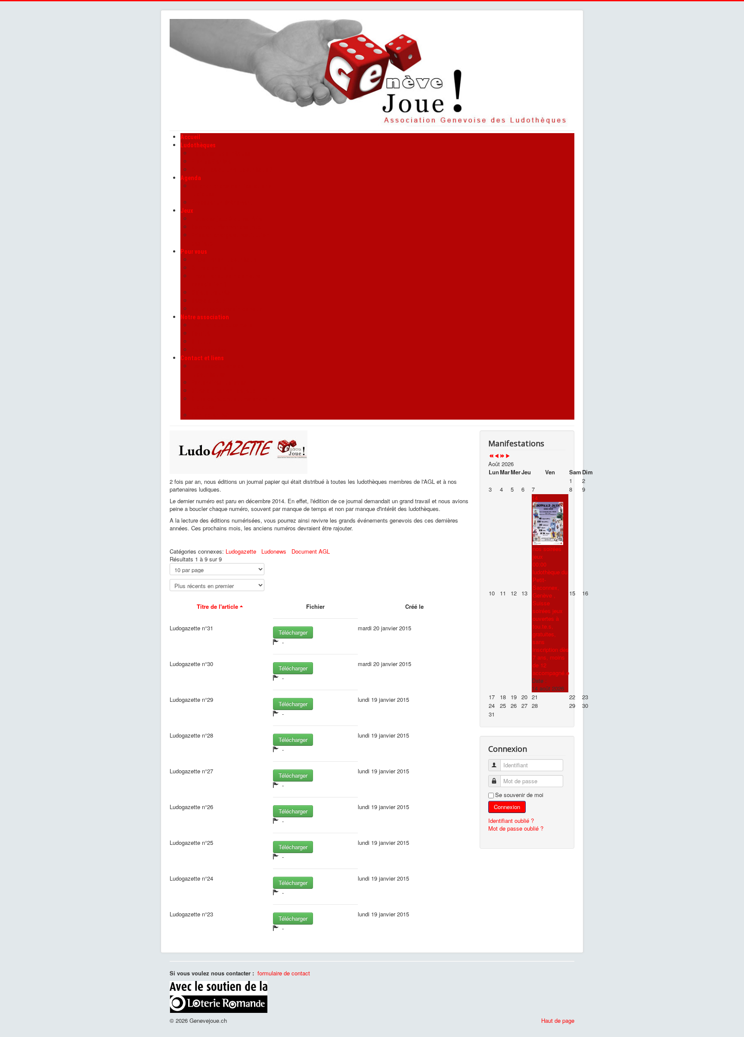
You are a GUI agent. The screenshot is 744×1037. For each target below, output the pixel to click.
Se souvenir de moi (519, 795)
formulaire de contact (283, 973)
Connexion (507, 807)
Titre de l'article (217, 606)
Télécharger (293, 632)
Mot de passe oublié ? (515, 828)
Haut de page (557, 1020)
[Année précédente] (491, 456)
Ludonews (273, 551)
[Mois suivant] (508, 456)
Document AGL (310, 551)
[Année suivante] (502, 456)
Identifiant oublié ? (511, 820)
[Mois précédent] (496, 456)
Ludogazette (241, 551)
